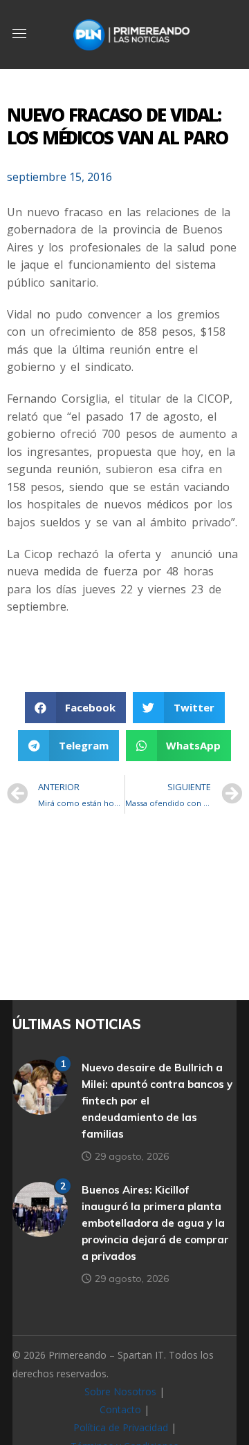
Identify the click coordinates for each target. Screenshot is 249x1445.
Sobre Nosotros (120, 1391)
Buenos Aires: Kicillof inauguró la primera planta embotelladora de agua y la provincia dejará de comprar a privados (155, 1223)
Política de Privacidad (120, 1427)
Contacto (120, 1409)
